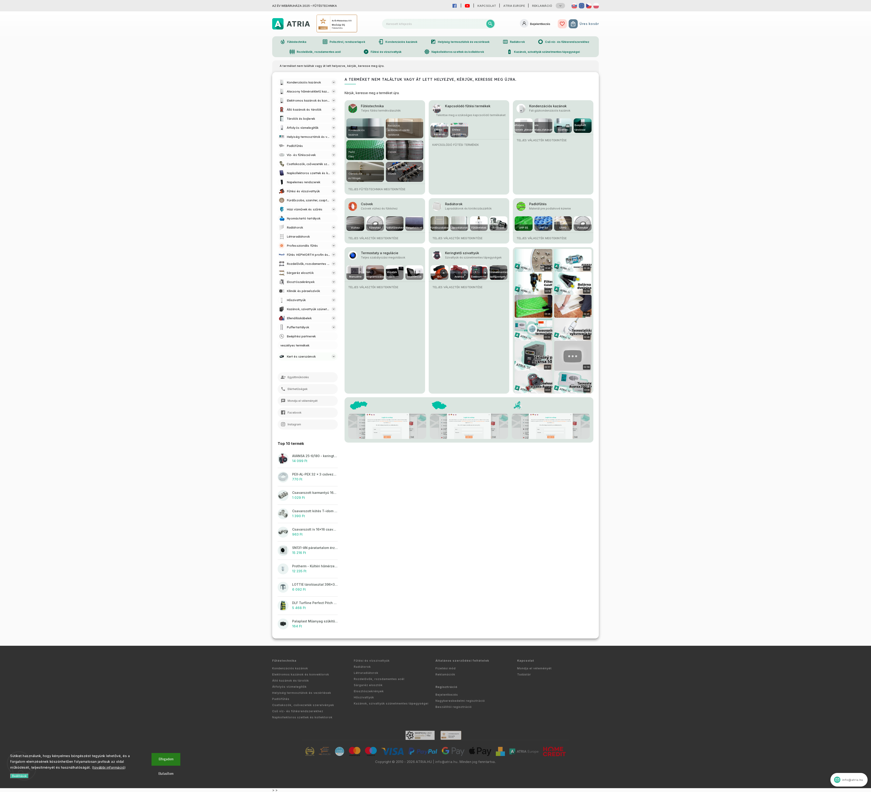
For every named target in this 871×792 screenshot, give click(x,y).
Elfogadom (166, 759)
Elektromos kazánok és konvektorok (300, 674)
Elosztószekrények (369, 691)
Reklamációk (445, 674)
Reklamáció (542, 5)
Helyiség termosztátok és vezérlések (460, 41)
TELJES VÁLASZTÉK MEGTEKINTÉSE (541, 140)
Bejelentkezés (447, 694)
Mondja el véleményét (534, 668)
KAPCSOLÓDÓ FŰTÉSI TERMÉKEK (455, 144)
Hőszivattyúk (364, 697)
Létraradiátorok (366, 673)
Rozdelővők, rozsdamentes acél (315, 51)
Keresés (490, 24)
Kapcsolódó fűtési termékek (467, 106)
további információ (108, 767)
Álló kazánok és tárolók (290, 680)
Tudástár (524, 674)
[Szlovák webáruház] (574, 5)
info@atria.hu (446, 762)
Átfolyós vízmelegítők (289, 686)
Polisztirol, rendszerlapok (343, 41)
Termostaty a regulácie (379, 253)
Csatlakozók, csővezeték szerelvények (303, 705)
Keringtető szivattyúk (462, 253)
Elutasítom (166, 773)
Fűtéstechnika (293, 41)
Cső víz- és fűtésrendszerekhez (563, 41)
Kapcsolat (486, 5)
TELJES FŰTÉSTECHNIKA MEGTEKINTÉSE (376, 189)
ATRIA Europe (514, 5)
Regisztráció (446, 687)
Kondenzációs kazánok (397, 41)
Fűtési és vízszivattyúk (382, 51)
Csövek (367, 204)
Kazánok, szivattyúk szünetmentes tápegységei (543, 51)
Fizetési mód (446, 668)
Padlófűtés (538, 204)
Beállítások (19, 776)
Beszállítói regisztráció (454, 707)
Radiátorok (514, 41)
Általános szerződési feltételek (462, 660)
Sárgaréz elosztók (368, 685)
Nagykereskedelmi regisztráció (460, 700)
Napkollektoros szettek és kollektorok (454, 51)
